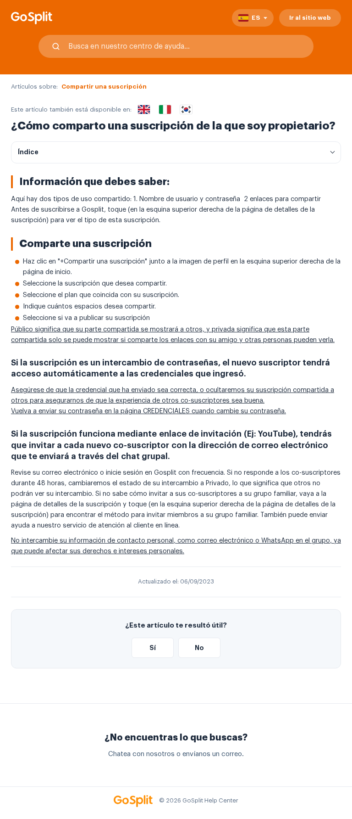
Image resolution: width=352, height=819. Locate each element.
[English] (144, 109)
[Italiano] (165, 109)
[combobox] (176, 46)
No (199, 648)
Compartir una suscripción (104, 87)
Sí (152, 648)
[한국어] (186, 109)
